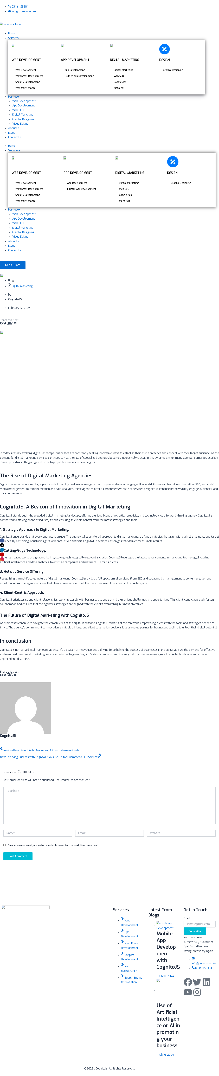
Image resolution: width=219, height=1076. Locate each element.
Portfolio (13, 209)
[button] (1, 324)
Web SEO (18, 223)
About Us (14, 241)
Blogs (11, 245)
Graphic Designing (23, 232)
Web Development (24, 214)
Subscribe (195, 931)
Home (12, 146)
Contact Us (15, 250)
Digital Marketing (22, 228)
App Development (23, 218)
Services (13, 150)
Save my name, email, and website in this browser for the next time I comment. (53, 845)
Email (187, 918)
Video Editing (20, 236)
